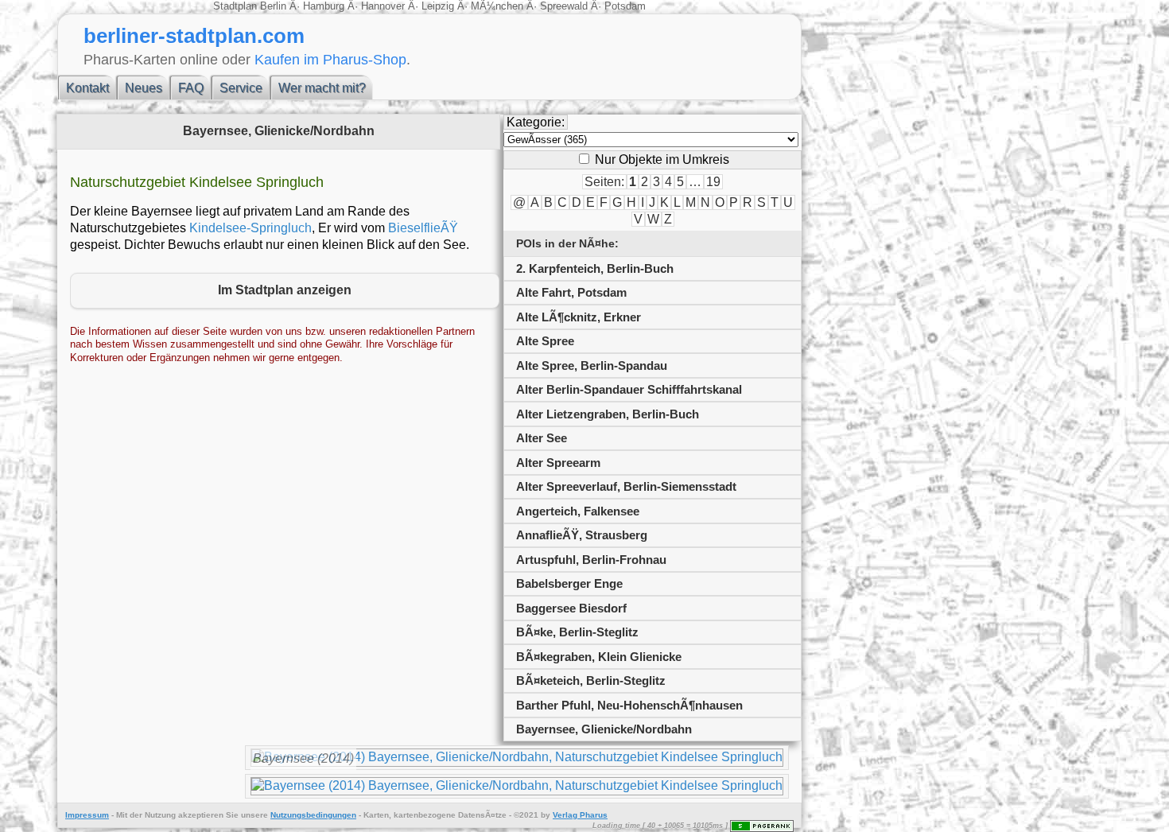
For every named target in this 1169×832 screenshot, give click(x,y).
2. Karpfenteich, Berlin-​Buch (595, 268)
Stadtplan (236, 6)
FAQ (191, 88)
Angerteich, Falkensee (577, 511)
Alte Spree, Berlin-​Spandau (591, 365)
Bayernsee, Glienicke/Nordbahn (604, 729)
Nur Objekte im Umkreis (660, 159)
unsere (254, 815)
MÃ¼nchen (497, 6)
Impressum (87, 815)
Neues (143, 88)
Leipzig (437, 6)
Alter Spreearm (558, 462)
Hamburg (324, 6)
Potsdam (623, 6)
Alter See (541, 438)
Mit (121, 815)
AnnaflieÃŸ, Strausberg (581, 535)
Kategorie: (536, 122)
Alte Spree (545, 341)
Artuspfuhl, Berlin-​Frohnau (591, 559)
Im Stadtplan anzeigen (284, 290)
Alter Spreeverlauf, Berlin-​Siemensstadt (626, 486)
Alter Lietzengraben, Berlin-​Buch (607, 414)
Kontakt (87, 88)
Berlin (274, 6)
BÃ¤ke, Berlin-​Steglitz (577, 632)
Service (240, 88)
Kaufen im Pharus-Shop (330, 59)
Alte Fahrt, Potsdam (571, 292)
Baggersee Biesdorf (571, 608)
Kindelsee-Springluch (250, 228)
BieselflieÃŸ (423, 228)
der (136, 815)
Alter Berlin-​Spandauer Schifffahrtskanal (629, 389)
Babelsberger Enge (569, 583)
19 (713, 182)
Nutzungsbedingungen (313, 815)
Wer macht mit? (322, 88)
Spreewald (564, 6)
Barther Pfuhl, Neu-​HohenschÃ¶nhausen (629, 705)
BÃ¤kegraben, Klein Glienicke (599, 656)
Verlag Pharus (580, 815)
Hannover (383, 6)
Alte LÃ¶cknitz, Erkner (578, 317)
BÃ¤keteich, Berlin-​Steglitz (591, 680)
